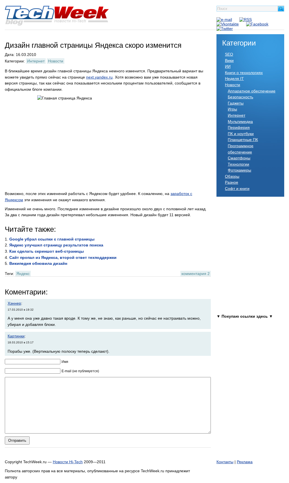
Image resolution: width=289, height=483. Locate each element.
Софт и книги (237, 188)
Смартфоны (239, 158)
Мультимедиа (240, 121)
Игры (232, 109)
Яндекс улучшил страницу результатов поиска (56, 245)
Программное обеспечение (240, 149)
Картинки (16, 336)
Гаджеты (236, 103)
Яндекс (23, 273)
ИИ (228, 66)
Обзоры (232, 176)
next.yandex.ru (99, 77)
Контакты (224, 462)
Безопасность (240, 97)
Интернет (36, 61)
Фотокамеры (239, 170)
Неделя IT (234, 78)
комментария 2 (195, 273)
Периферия (239, 127)
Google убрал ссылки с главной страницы (52, 239)
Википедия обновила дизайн (38, 263)
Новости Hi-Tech (68, 462)
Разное (231, 182)
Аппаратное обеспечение (251, 91)
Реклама (245, 462)
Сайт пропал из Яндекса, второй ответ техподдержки (63, 257)
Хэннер (14, 303)
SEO (229, 54)
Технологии (238, 164)
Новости (55, 61)
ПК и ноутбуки (241, 133)
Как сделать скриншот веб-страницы (46, 251)
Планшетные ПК (243, 139)
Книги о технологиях (244, 72)
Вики (229, 60)
